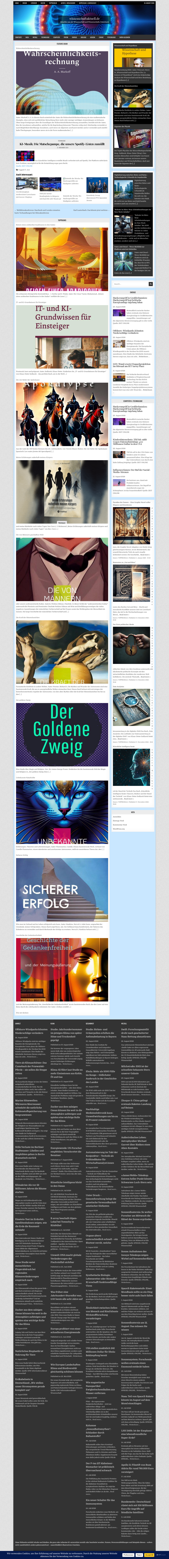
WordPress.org (119, 834)
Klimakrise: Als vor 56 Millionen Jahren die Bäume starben (30, 1186)
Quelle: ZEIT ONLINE (24, 166)
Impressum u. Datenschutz (87, 3)
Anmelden (117, 822)
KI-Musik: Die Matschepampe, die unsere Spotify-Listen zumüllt (62, 144)
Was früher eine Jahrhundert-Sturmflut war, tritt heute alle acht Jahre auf (67, 1293)
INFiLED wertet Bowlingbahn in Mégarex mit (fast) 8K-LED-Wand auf (50, 196)
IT (25, 170)
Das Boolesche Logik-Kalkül (125, 129)
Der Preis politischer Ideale (123, 630)
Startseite (18, 37)
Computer (56, 37)
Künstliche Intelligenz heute (124, 752)
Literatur (34, 3)
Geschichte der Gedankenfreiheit (29, 780)
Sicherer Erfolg (22, 700)
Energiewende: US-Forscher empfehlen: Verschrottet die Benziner (66, 1149)
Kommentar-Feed (120, 830)
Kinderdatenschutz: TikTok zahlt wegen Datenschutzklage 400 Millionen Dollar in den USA (130, 447)
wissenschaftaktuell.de (84, 18)
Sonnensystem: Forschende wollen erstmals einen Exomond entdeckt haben (136, 1360)
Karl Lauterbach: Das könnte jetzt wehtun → (91, 210)
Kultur (43, 3)
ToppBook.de (53, 3)
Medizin (92, 37)
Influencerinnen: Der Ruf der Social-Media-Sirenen (132, 476)
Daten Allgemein (125, 37)
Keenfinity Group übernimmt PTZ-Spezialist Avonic (96, 197)
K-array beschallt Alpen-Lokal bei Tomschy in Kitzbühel (64, 1219)
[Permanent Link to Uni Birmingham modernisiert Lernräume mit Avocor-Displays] (27, 183)
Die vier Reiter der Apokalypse (28, 225)
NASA (27, 37)
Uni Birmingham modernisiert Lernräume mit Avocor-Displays (26, 194)
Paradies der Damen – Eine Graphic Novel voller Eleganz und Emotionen (131, 508)
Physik (66, 37)
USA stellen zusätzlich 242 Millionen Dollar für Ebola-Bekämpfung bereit (101, 1349)
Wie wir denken (22, 858)
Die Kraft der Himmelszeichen (28, 462)
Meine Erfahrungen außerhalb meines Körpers (34, 302)
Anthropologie (21, 935)
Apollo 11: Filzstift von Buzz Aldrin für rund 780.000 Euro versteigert (137, 1466)
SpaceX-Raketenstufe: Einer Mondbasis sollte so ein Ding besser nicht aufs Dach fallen (137, 1289)
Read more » (145, 560)
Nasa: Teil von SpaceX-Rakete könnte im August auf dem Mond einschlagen (137, 1397)
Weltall (35, 37)
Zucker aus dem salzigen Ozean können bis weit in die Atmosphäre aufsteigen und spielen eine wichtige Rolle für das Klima (31, 1314)
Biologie (83, 37)
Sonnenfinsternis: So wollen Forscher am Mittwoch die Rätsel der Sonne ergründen (136, 1213)
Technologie (45, 37)
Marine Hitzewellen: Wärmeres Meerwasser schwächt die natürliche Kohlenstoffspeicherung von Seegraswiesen (31, 1105)
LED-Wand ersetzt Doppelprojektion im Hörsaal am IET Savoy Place (131, 370)
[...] (86, 130)
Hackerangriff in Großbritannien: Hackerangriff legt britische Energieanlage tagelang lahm (130, 305)
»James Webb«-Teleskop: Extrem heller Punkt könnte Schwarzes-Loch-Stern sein (136, 1176)
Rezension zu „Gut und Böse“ (124, 567)
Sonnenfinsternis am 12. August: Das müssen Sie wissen (134, 1324)
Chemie (101, 37)
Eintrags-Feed (118, 826)
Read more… (102, 1101)
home (17, 3)
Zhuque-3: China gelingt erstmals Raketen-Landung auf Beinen (136, 1101)
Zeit (28, 170)
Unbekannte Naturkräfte (25, 623)
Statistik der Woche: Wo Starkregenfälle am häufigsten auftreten (72, 198)
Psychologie (111, 37)
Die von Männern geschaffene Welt (29, 380)
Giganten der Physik (24, 48)
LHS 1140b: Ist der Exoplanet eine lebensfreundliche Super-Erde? (136, 1432)
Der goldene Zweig (23, 545)
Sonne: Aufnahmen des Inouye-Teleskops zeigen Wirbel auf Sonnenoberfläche (137, 1252)
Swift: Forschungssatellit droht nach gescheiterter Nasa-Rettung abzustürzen (136, 1030)
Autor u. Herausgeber (68, 3)
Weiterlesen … (144, 362)
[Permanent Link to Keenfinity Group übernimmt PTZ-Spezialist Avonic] (97, 185)
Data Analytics (118, 692)
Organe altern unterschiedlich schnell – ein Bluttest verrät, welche (102, 1237)
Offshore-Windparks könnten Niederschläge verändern (128, 337)
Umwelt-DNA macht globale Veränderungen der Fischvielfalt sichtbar (66, 1256)
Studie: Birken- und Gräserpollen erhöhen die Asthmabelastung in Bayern (101, 1030)
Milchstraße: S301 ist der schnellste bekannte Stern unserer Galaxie (135, 1067)
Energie (74, 37)
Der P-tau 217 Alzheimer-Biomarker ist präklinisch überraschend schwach (100, 1464)
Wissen (25, 3)
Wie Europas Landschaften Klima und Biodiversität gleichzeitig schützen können (67, 1366)
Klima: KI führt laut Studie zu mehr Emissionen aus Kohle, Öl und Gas (67, 1071)
